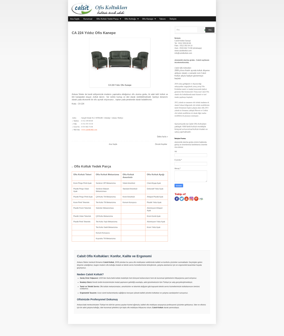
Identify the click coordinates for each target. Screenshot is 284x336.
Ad (176, 151)
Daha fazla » (162, 136)
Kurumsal (87, 19)
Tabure (162, 19)
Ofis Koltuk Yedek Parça (107, 19)
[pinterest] (196, 200)
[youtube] (186, 200)
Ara (209, 30)
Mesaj (177, 168)
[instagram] (191, 200)
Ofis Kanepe (147, 19)
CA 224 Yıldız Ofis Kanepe (94, 33)
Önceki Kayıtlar (161, 144)
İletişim (173, 19)
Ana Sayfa (74, 19)
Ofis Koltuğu (130, 19)
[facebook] (177, 200)
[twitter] (181, 200)
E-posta (178, 160)
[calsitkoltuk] (201, 200)
